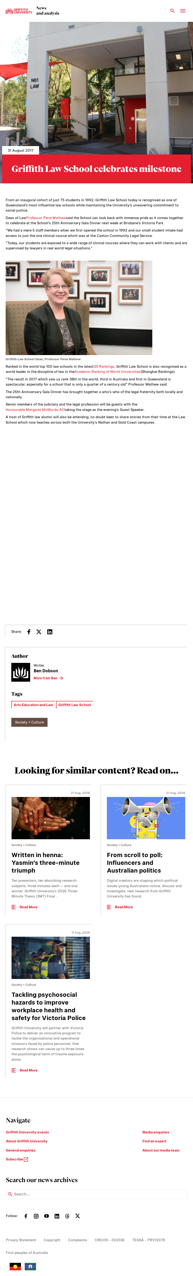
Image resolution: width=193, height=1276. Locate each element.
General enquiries (21, 1150)
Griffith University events (27, 1132)
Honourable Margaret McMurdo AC (35, 410)
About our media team (161, 1150)
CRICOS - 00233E (110, 1240)
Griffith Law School (74, 705)
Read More (29, 907)
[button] (96, 517)
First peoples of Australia (27, 1253)
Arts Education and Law (33, 705)
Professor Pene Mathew (46, 218)
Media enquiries (155, 1132)
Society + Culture (29, 722)
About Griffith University (27, 1141)
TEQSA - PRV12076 (148, 1240)
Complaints (77, 1240)
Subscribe (15, 1159)
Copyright (52, 1240)
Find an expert (154, 1141)
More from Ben (45, 678)
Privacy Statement (21, 1240)
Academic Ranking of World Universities (107, 372)
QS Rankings (103, 366)
